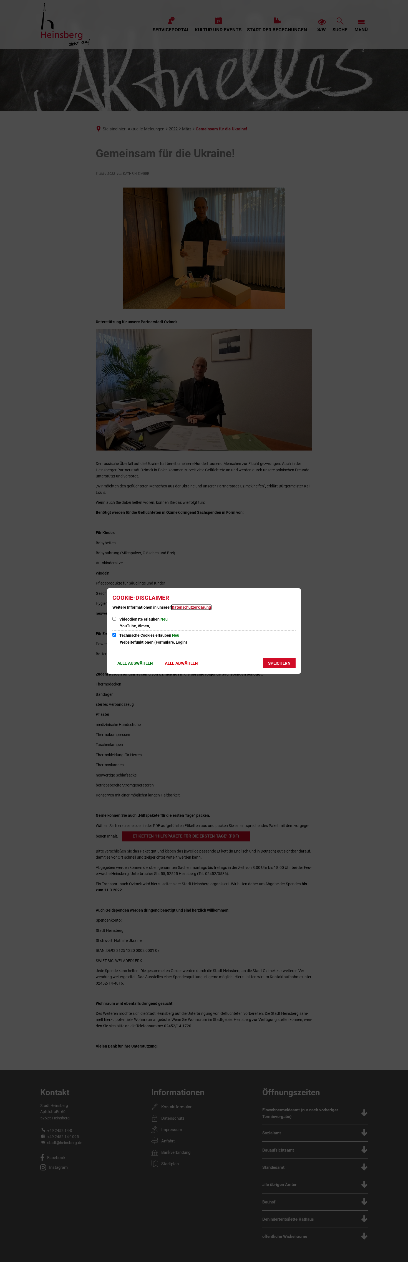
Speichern (279, 663)
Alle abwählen (181, 663)
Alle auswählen (135, 663)
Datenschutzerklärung (191, 607)
